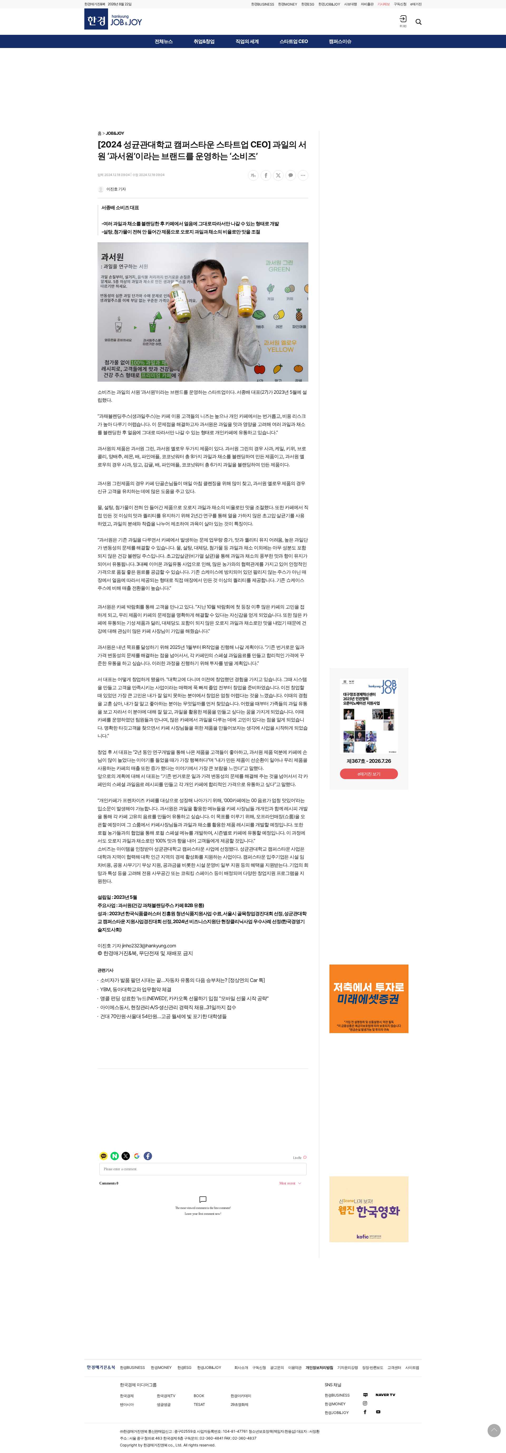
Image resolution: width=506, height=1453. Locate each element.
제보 (383, 4)
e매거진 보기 (369, 773)
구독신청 (400, 4)
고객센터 (394, 1367)
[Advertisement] (253, 89)
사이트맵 (412, 1367)
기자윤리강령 (347, 1367)
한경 (262, 4)
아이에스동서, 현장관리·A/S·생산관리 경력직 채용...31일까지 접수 (168, 1007)
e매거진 (416, 4)
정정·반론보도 (372, 1367)
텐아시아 (127, 1404)
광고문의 (277, 1367)
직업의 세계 (247, 41)
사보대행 (350, 4)
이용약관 (295, 1367)
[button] (402, 21)
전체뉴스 (164, 41)
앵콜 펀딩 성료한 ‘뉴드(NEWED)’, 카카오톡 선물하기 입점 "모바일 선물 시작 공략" (184, 998)
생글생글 (164, 1404)
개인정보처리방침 (319, 1367)
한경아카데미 (241, 1395)
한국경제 (127, 1395)
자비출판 (367, 4)
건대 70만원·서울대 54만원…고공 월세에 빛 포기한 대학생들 (163, 1016)
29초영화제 (239, 1404)
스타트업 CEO (294, 41)
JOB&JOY (115, 133)
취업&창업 (204, 41)
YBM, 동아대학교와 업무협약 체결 (135, 989)
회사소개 (241, 1367)
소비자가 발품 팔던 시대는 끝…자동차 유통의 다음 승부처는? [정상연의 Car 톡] (182, 980)
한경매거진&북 (94, 4)
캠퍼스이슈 (340, 41)
